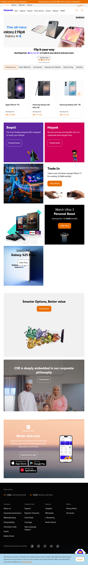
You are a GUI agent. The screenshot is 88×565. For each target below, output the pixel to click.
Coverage (28, 522)
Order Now (64, 226)
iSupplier (48, 508)
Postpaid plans (14, 143)
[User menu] (82, 10)
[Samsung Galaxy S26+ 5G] (70, 96)
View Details (13, 175)
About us (7, 508)
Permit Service (50, 522)
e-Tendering (50, 518)
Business (14, 5)
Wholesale (22, 5)
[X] (45, 546)
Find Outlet (29, 518)
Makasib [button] (55, 11)
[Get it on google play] (37, 463)
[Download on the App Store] (19, 463)
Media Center (9, 536)
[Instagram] (38, 546)
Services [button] (48, 11)
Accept (79, 559)
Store (16, 11)
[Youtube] (51, 546)
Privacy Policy (71, 508)
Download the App (28, 455)
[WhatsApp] (57, 546)
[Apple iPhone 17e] (16, 96)
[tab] (10, 67)
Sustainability (9, 522)
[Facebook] (32, 546)
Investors (29, 5)
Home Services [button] (39, 11)
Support (28, 508)
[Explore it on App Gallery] (28, 470)
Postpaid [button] (22, 11)
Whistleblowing (10, 518)
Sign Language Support (30, 528)
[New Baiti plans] (23, 183)
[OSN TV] (23, 225)
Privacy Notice (27, 562)
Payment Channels (32, 513)
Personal (7, 5)
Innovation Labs (10, 527)
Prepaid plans (54, 143)
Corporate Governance (12, 513)
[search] (76, 10)
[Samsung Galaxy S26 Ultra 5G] (43, 96)
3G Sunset (70, 513)
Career (6, 531)
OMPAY (62, 11)
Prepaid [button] (29, 11)
